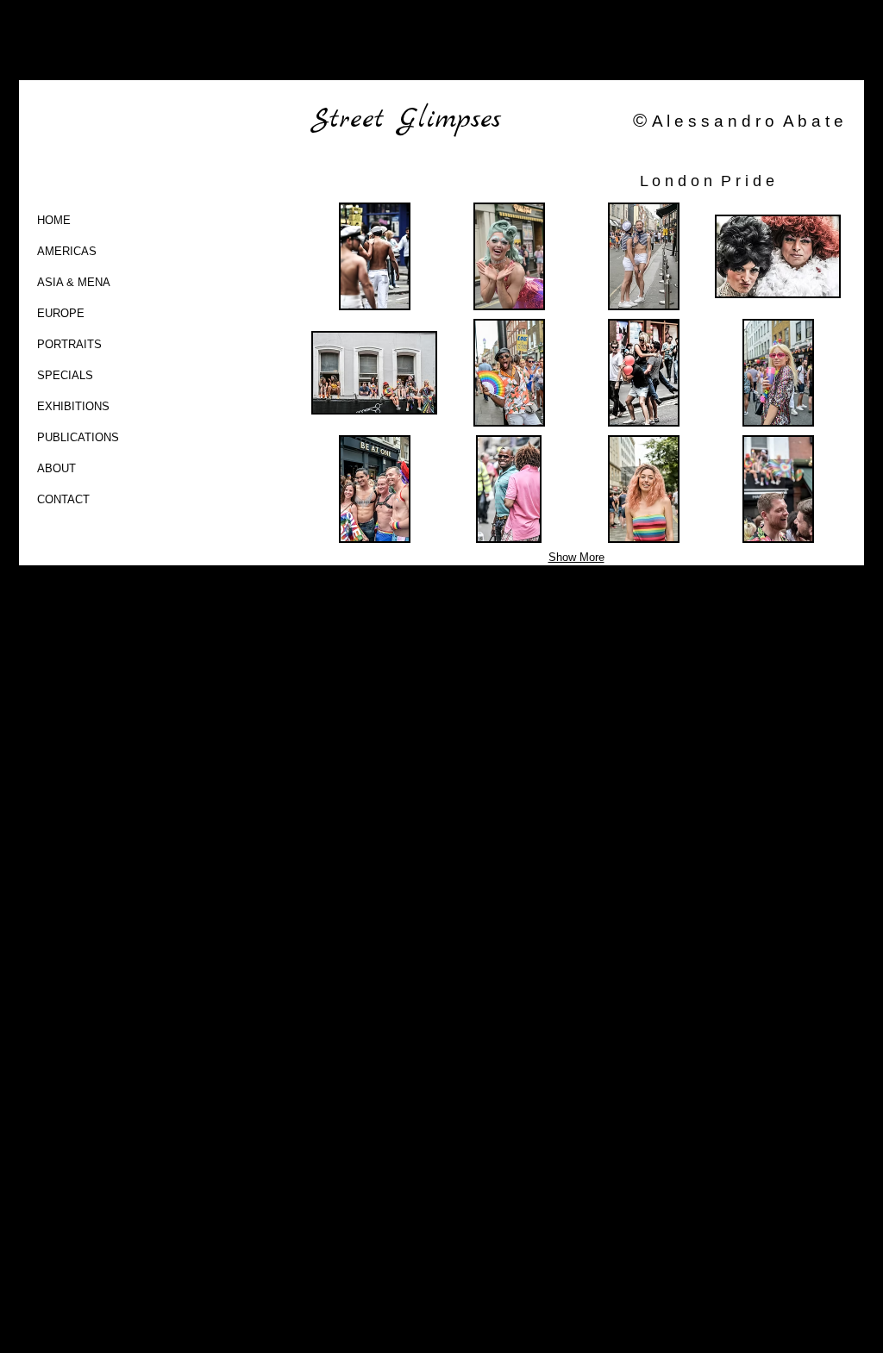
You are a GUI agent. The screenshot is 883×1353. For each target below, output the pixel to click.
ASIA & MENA (73, 282)
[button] (374, 256)
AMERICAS (67, 251)
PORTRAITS (69, 344)
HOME (54, 220)
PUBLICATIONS (78, 437)
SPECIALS (65, 375)
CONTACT (63, 499)
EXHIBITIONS (73, 406)
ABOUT (56, 468)
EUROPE (61, 313)
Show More (576, 557)
